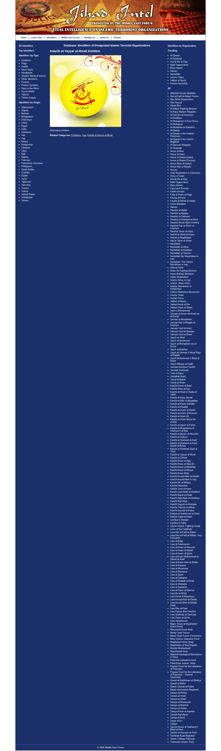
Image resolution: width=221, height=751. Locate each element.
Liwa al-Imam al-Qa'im (181, 553)
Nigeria (24, 157)
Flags (24, 63)
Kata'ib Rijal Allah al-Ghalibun (184, 498)
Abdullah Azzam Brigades (183, 93)
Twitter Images (28, 97)
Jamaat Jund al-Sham (181, 334)
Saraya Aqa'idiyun (179, 714)
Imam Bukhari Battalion (182, 274)
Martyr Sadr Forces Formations (185, 635)
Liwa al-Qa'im (177, 574)
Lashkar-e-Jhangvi (179, 520)
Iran (23, 135)
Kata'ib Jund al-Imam (180, 488)
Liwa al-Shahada (178, 584)
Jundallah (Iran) (178, 376)
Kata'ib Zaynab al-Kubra (182, 510)
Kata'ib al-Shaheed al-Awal (183, 440)
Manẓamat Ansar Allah (181, 629)
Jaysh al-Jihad (177, 337)
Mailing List (89, 37)
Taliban (173, 724)
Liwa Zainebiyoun (179, 620)
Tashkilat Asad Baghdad (182, 735)
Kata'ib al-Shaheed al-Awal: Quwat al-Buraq (184, 444)
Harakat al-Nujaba (179, 213)
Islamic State (177, 77)
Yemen (24, 200)
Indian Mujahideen (179, 277)
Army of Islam (177, 176)
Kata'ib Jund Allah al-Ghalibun (185, 492)
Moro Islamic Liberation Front (184, 639)
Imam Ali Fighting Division (183, 270)
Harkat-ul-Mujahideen (180, 237)
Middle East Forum (70, 37)
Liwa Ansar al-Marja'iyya (182, 596)
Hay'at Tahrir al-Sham (181, 240)
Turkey (24, 191)
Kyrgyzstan (27, 144)
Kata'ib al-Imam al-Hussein (183, 413)
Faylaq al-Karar (177, 197)
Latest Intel (36, 37)
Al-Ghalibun (176, 118)
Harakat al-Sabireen (180, 216)
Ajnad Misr (175, 105)
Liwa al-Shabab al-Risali (182, 581)
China (24, 123)
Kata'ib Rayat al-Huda (181, 495)
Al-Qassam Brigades (180, 145)
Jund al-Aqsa (176, 373)
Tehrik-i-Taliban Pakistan (182, 739)
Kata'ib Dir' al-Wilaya (180, 482)
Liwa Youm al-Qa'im (180, 617)
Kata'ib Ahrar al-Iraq (180, 388)
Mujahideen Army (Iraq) (181, 642)
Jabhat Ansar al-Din (180, 304)
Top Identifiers (26, 50)
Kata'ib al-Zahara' (178, 457)
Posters (25, 82)
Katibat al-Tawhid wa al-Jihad (184, 513)
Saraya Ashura (177, 717)
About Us (104, 37)
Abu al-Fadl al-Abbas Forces (184, 96)
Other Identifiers (29, 79)
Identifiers (52, 37)
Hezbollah (175, 74)
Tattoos (25, 94)
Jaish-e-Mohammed (180, 310)
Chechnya (26, 119)
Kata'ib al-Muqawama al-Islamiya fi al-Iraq (182, 429)
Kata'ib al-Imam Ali (179, 416)
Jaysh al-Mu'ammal (180, 340)
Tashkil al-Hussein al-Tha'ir (183, 732)
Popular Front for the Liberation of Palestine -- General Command (185, 675)
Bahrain (25, 113)
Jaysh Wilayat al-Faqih (181, 364)
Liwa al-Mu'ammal (179, 568)
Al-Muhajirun (176, 124)
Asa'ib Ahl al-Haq (178, 61)
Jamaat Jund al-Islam (181, 328)
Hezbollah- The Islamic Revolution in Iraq (181, 263)
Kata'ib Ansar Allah (179, 473)
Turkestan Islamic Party (182, 742)
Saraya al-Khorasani (180, 702)
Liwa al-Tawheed (178, 587)
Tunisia (25, 188)
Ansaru (173, 169)
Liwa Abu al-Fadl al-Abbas (183, 532)
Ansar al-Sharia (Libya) (181, 157)
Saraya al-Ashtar (178, 692)
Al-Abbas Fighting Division (183, 108)
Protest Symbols (29, 85)
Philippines (26, 166)
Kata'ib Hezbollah (179, 83)
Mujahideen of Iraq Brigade (183, 645)
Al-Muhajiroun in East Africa (184, 121)
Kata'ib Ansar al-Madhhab (183, 467)
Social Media (27, 91)
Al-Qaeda (175, 55)
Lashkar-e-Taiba (178, 523)
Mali (23, 154)
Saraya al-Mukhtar (179, 705)
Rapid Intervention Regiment (184, 689)
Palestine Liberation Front (183, 660)
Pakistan (25, 160)
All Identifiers (26, 46)
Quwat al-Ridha (177, 683)
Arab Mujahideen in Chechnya (185, 173)
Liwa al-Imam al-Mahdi (181, 550)
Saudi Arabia (27, 169)
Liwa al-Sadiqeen (178, 577)
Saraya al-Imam (178, 696)
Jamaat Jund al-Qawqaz (182, 331)
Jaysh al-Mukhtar (179, 349)
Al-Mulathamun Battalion (182, 127)
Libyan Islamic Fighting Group (185, 526)
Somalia (25, 172)
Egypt (24, 126)
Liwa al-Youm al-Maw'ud (182, 590)
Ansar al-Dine (177, 151)
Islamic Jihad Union (180, 283)
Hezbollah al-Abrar (179, 247)
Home (24, 37)
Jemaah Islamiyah (179, 370)
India (23, 129)
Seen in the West (30, 88)
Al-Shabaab (176, 58)
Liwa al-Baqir (176, 541)
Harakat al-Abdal (178, 210)
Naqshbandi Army (179, 651)
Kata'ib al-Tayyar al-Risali (100, 135)
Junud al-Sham (177, 382)
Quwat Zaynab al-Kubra (182, 686)
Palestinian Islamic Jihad (182, 663)
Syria (24, 178)
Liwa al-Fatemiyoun (180, 544)
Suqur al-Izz (176, 720)
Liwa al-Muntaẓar (178, 571)
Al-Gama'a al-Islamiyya (181, 115)
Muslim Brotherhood (180, 648)
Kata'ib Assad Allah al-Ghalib (184, 476)
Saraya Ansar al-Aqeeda (182, 711)
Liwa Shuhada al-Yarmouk (183, 614)
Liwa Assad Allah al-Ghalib (183, 599)
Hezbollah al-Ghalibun (181, 250)
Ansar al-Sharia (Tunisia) (182, 160)
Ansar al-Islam (177, 154)
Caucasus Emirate (179, 188)
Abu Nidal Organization (181, 99)
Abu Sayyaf (176, 102)
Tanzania (25, 185)
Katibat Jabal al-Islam (181, 516)
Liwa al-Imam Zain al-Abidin (184, 562)
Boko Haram (176, 68)
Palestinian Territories (32, 163)
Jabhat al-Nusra (178, 80)
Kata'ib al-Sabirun (179, 437)
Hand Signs (27, 69)
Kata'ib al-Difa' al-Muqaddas (184, 400)
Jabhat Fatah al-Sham (181, 307)
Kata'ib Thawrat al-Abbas (182, 507)
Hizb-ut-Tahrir (177, 267)
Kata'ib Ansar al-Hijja (180, 460)
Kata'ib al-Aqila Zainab (181, 397)
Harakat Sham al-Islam (181, 231)
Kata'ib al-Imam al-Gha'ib (182, 410)
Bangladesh (27, 116)
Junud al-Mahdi (177, 379)
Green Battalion (178, 204)
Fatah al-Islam (177, 191)
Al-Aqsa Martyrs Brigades (183, 111)
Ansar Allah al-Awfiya (180, 163)
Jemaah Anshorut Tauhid (182, 367)
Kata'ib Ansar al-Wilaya (181, 470)
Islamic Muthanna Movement (184, 292)
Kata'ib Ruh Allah (178, 501)
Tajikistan (26, 182)
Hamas (173, 71)
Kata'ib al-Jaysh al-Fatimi (182, 425)
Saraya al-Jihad (178, 699)
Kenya (24, 141)
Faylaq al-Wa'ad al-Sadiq (182, 201)
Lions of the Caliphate (181, 529)
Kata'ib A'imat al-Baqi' (181, 385)
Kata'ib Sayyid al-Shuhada (183, 504)
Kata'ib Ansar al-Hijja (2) (182, 464)
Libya (24, 150)
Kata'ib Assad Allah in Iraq (183, 479)
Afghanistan (27, 107)
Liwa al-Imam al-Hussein (182, 547)
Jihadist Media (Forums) (33, 76)
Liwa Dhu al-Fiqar (179, 608)
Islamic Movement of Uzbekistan (180, 287)
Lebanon (25, 147)
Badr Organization (179, 65)
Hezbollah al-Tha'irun (180, 253)
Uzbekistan (27, 197)
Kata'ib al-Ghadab (179, 407)
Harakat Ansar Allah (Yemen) (184, 222)
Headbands (27, 72)
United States (28, 194)
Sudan (24, 175)
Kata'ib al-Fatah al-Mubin (182, 404)
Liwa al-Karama (178, 565)
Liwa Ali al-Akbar (178, 593)
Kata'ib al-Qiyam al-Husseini (184, 434)
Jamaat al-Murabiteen (181, 319)
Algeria (24, 110)
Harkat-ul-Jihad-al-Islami (182, 234)
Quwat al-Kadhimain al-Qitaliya (185, 680)
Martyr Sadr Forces (180, 632)
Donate (117, 37)
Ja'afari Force (177, 298)
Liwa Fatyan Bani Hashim (183, 611)
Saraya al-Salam (178, 708)
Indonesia (26, 132)
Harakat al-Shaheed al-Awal (184, 219)
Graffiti (24, 66)
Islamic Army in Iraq (180, 280)
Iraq (23, 138)
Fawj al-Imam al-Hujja (181, 194)
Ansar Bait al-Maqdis (180, 166)
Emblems (26, 60)
